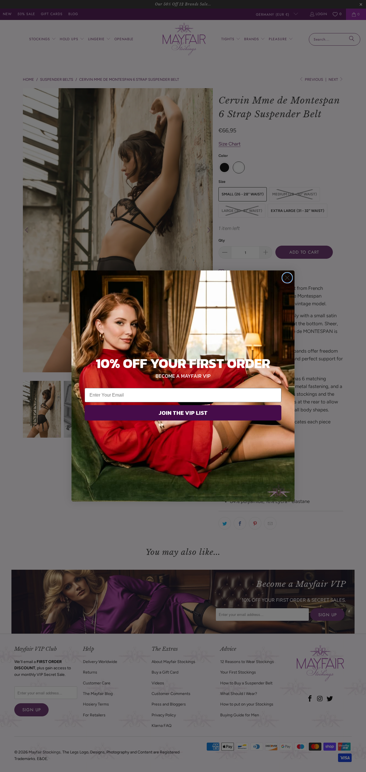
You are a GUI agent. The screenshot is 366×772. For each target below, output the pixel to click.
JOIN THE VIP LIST (183, 413)
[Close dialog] (287, 278)
